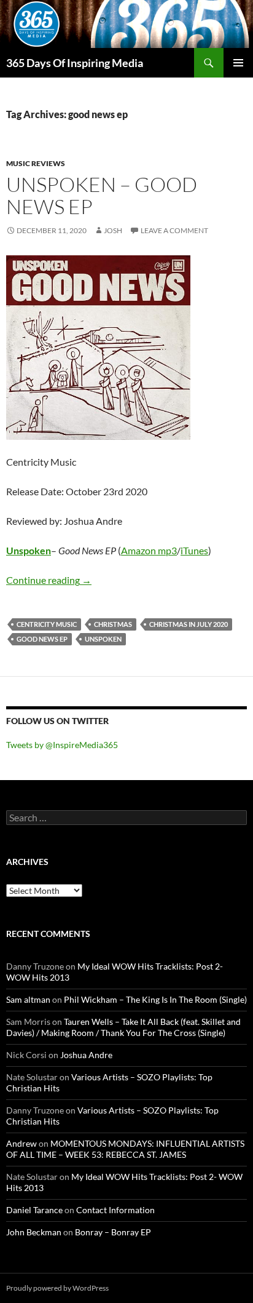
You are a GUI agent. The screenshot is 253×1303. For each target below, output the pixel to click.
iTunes (194, 550)
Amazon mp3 (149, 550)
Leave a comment (174, 230)
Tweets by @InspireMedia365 (62, 744)
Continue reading (48, 580)
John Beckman (33, 1232)
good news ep (42, 639)
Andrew (21, 1143)
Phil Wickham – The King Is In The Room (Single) (155, 999)
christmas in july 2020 (188, 624)
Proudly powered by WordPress (57, 1288)
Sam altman (28, 999)
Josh (113, 230)
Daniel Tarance (34, 1210)
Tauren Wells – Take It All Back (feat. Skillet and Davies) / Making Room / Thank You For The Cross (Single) (123, 1027)
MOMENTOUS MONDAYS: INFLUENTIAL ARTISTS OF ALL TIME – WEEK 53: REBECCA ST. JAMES (125, 1149)
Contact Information (115, 1210)
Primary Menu (238, 63)
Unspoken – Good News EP (101, 195)
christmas (113, 624)
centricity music (47, 624)
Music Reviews (35, 163)
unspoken (103, 639)
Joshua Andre (86, 1055)
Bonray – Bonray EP (113, 1232)
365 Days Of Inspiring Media (74, 63)
